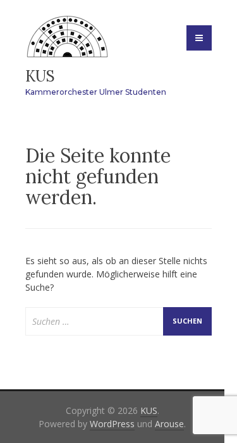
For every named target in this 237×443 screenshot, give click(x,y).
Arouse (169, 424)
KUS (40, 76)
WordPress (112, 424)
